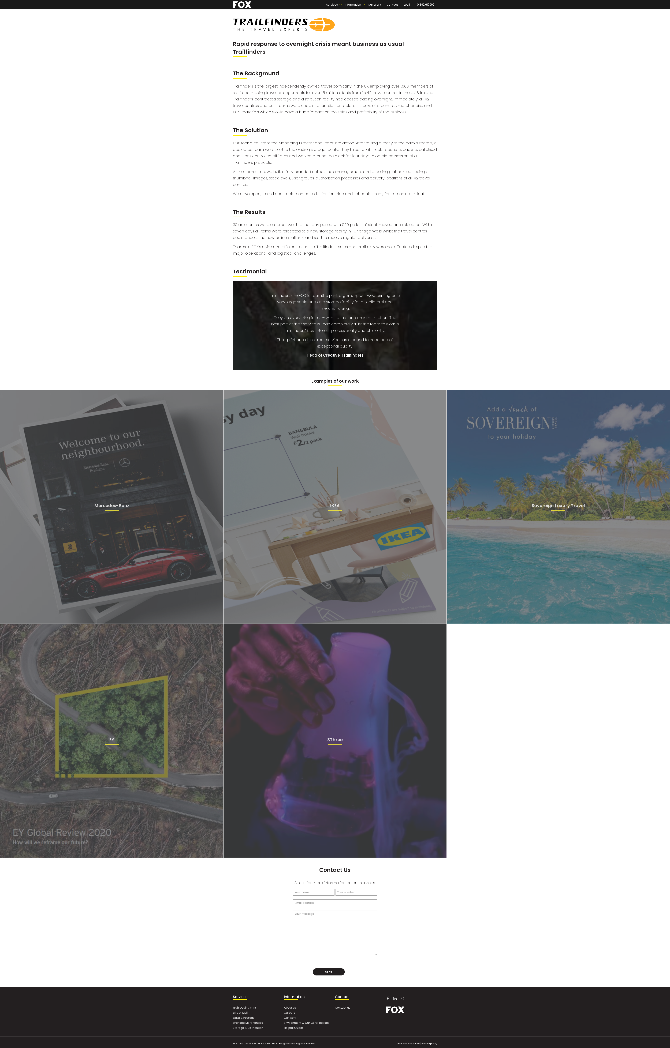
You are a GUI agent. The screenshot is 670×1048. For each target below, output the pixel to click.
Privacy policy (429, 1043)
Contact (392, 5)
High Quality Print (244, 1008)
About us (290, 1008)
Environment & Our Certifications (306, 1023)
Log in (407, 5)
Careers (289, 1013)
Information (353, 5)
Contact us (342, 1008)
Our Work (374, 5)
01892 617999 (425, 5)
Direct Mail (240, 1013)
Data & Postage (244, 1018)
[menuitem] (332, 4)
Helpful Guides (293, 1028)
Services (240, 997)
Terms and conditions (407, 1043)
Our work (290, 1018)
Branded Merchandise (248, 1023)
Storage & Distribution (248, 1028)
